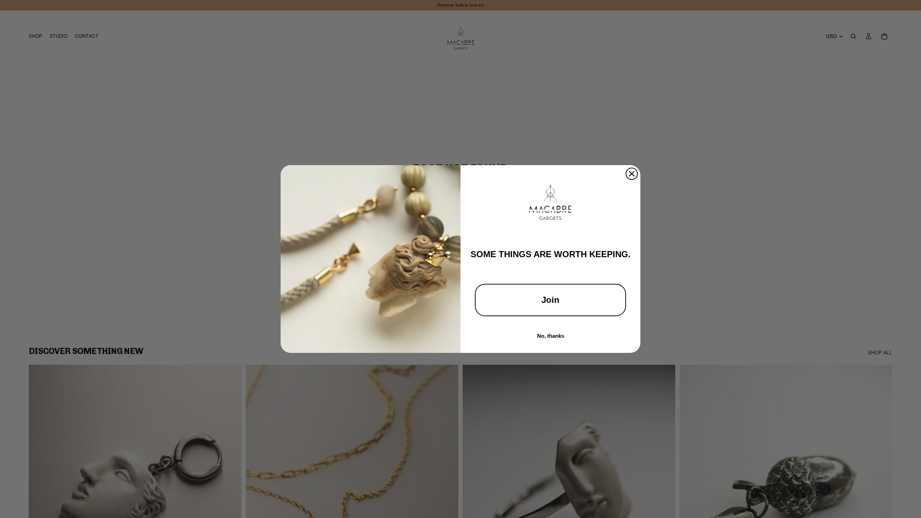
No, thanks (550, 336)
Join (550, 300)
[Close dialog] (632, 174)
